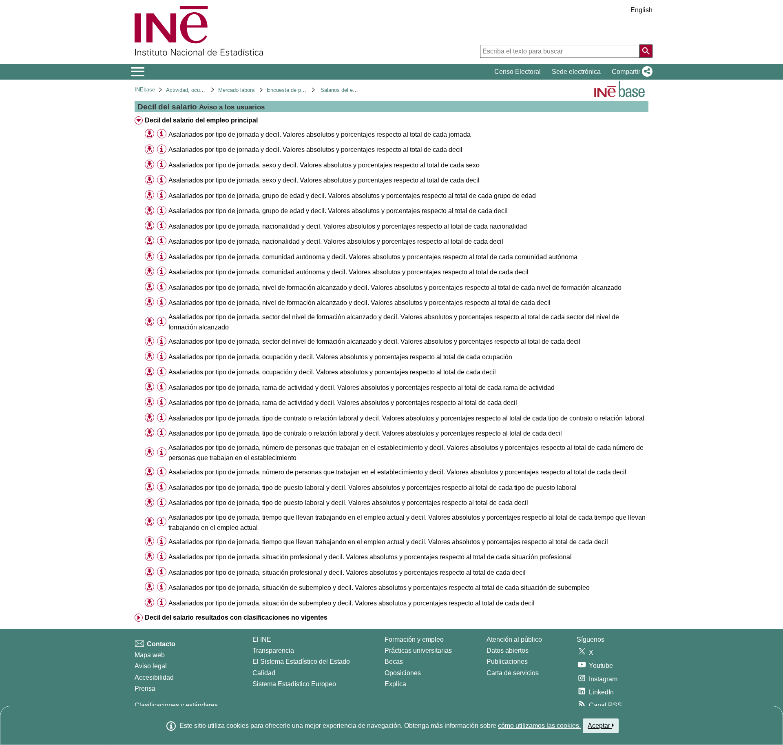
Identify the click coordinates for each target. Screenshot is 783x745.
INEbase (145, 90)
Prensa (145, 688)
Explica (395, 684)
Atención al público (514, 639)
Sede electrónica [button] (576, 71)
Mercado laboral (237, 90)
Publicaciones (507, 661)
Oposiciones (403, 672)
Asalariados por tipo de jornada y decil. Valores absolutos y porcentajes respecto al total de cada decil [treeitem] (315, 149)
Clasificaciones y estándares (176, 705)
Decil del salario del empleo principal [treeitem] (201, 120)
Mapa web (150, 655)
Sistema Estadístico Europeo (294, 684)
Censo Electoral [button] (517, 71)
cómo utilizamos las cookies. (539, 725)
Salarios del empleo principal (354, 90)
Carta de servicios (513, 672)
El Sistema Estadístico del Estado (301, 661)
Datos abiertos (508, 650)
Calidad (263, 672)
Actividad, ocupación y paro (199, 90)
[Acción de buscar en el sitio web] (645, 51)
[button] (630, 71)
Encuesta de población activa (301, 90)
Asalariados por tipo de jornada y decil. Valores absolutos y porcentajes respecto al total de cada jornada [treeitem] (319, 134)
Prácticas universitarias (418, 650)
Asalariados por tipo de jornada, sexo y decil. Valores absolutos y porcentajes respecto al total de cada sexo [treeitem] (324, 165)
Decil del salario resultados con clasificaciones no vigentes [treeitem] (236, 617)
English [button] (641, 10)
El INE (261, 639)
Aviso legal (151, 666)
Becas (394, 661)
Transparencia (273, 650)
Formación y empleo (414, 639)
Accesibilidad (154, 677)
